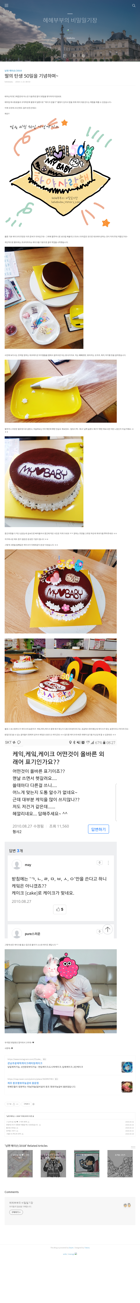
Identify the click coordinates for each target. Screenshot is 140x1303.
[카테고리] (6, 5)
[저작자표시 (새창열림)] (33, 1104)
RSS (74, 56)
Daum (71, 1248)
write (65, 1254)
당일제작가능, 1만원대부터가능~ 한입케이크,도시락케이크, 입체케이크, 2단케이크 (45, 1067)
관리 (84, 56)
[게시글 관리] (17, 1104)
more (133, 1147)
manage (71, 1254)
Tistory (87, 1248)
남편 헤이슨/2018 (13, 70)
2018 (18, 1116)
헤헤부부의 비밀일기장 (70, 20)
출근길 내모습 (11, 1128)
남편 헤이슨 (11, 1116)
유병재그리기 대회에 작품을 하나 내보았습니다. (22, 1125)
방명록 (65, 56)
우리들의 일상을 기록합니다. (20, 1206)
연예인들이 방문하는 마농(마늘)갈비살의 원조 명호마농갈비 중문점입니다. (42, 1086)
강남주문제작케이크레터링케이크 (25, 1063)
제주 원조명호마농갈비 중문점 (23, 1083)
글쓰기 (56, 56)
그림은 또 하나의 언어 (13, 1134)
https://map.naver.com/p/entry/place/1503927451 (30, 1079)
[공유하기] (14, 1104)
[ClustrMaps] (76, 1254)
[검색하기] (134, 5)
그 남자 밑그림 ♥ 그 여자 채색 (16, 1122)
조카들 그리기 (11, 1131)
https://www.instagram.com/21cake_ (25, 1059)
